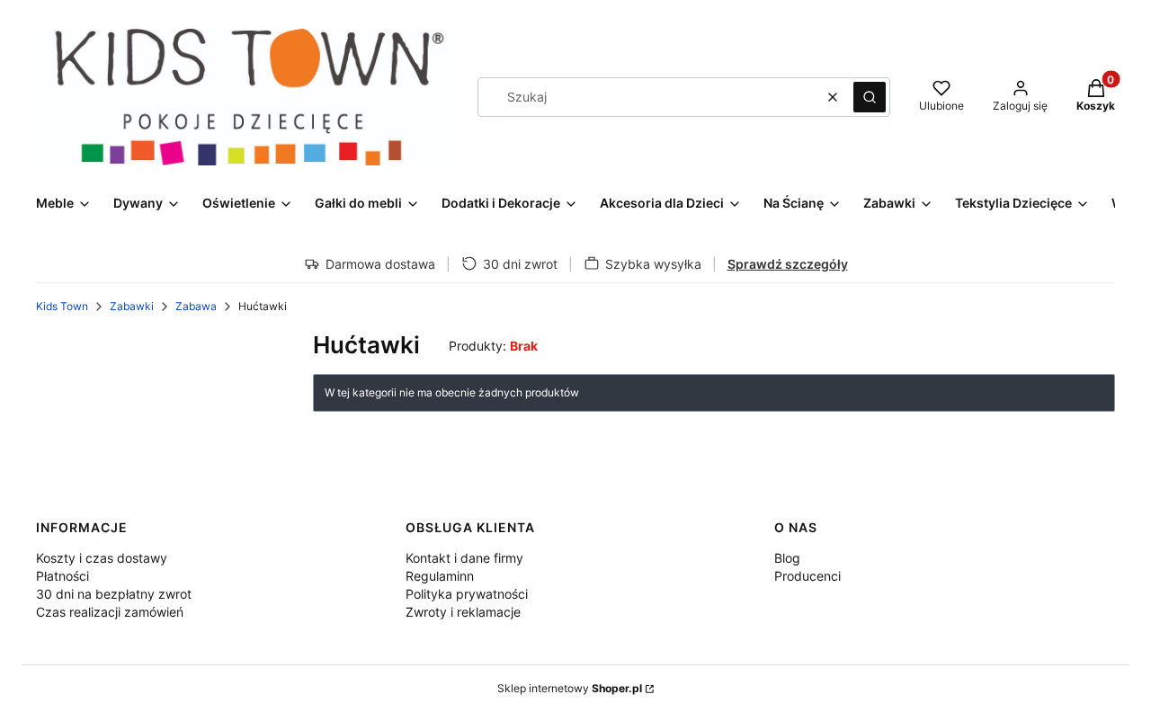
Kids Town (62, 306)
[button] (869, 97)
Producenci (807, 575)
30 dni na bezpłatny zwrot (114, 593)
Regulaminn (440, 575)
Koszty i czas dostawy (101, 557)
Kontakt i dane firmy (464, 557)
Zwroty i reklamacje (463, 611)
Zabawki (132, 306)
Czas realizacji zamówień (109, 611)
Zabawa (196, 306)
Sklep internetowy (569, 688)
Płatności (62, 575)
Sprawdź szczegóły (787, 263)
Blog (787, 557)
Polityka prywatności (467, 593)
